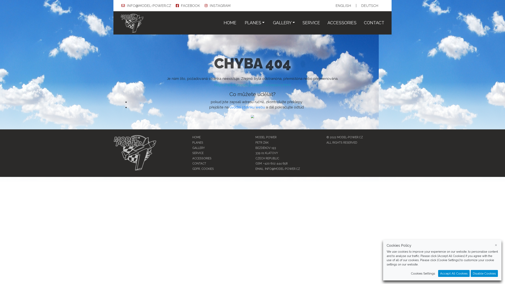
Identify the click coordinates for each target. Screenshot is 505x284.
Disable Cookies (484, 273)
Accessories (341, 22)
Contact (374, 22)
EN (343, 6)
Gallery (198, 147)
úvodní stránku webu (247, 107)
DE (369, 6)
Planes (197, 142)
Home (230, 22)
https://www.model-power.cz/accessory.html (252, 85)
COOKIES (207, 168)
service (311, 22)
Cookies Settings (423, 273)
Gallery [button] (282, 22)
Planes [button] (253, 22)
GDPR (196, 168)
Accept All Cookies (454, 273)
